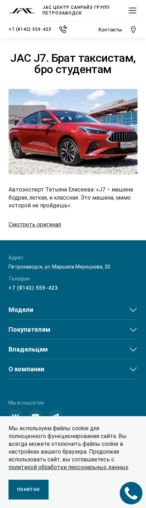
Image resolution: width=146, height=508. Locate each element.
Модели (21, 309)
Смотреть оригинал (35, 224)
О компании (26, 369)
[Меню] (132, 11)
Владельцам (28, 349)
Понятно (28, 489)
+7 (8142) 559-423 (33, 288)
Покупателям (29, 329)
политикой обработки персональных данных (68, 467)
